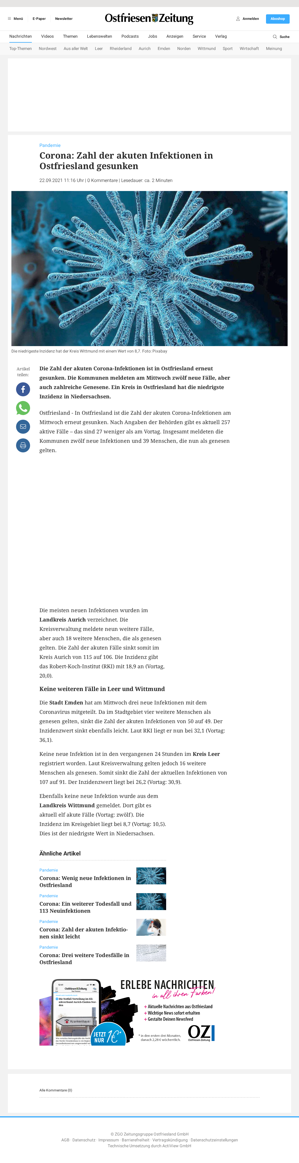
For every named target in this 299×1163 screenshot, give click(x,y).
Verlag (221, 36)
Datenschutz (83, 1140)
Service (199, 36)
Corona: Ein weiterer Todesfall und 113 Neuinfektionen (85, 907)
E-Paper (39, 18)
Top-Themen (20, 49)
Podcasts (130, 36)
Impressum (108, 1140)
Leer (99, 49)
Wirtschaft (249, 49)
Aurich (145, 49)
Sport (228, 49)
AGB (65, 1140)
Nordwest (48, 49)
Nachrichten (20, 36)
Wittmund (207, 49)
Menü (18, 18)
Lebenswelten (99, 36)
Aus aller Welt (76, 49)
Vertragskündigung (170, 1140)
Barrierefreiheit (136, 1140)
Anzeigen (174, 36)
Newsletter (63, 18)
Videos (47, 36)
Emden (164, 49)
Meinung (274, 49)
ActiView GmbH (176, 1146)
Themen (70, 36)
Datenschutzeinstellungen (214, 1140)
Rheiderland (121, 49)
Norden (184, 49)
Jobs (152, 36)
